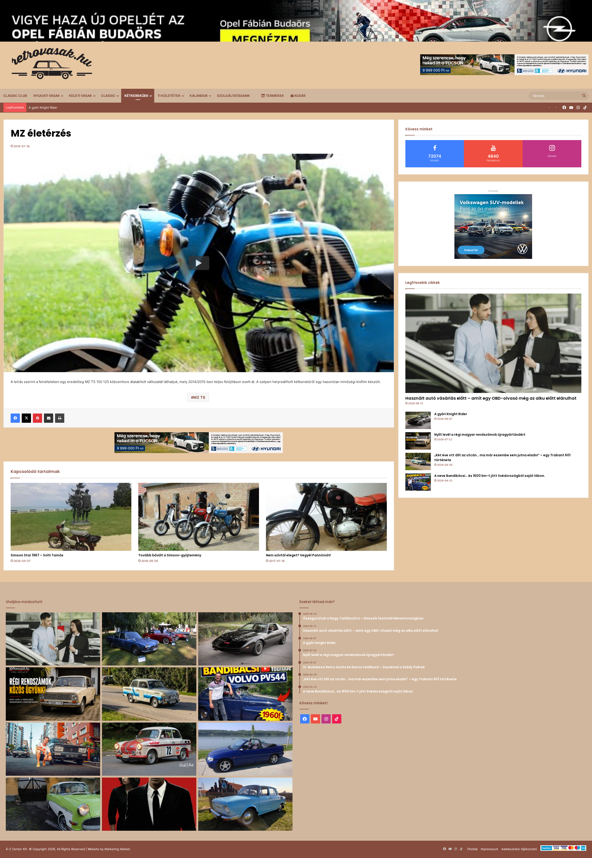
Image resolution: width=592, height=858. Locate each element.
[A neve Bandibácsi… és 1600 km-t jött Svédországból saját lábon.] (418, 482)
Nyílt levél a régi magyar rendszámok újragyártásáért (66, 107)
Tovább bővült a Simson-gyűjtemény (169, 555)
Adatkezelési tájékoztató (519, 849)
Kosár (299, 96)
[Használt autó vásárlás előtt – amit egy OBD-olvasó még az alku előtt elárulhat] (493, 343)
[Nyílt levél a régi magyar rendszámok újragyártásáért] (418, 441)
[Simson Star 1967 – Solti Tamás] (71, 517)
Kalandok (199, 96)
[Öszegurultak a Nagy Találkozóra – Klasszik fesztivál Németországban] (149, 638)
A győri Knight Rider (450, 414)
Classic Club (15, 96)
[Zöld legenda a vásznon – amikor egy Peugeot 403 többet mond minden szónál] (149, 804)
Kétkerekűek (136, 96)
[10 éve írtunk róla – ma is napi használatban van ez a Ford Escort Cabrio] (245, 749)
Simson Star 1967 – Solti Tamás (37, 555)
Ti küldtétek (169, 96)
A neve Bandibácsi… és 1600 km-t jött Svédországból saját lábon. (489, 475)
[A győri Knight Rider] (418, 420)
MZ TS (199, 397)
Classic (108, 96)
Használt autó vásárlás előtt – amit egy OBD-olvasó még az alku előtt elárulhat (491, 398)
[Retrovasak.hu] (49, 65)
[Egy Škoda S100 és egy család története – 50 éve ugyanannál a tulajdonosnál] (245, 804)
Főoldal (472, 849)
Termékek (274, 96)
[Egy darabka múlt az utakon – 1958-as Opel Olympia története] (53, 804)
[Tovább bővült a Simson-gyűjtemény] (198, 517)
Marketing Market (117, 849)
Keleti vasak (80, 96)
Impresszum (489, 849)
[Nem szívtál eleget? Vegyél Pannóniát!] (326, 517)
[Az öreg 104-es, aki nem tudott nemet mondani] (53, 749)
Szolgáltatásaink (233, 96)
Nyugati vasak (47, 96)
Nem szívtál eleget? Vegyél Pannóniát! (298, 555)
